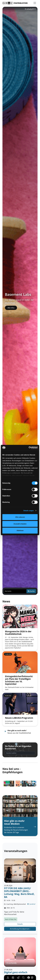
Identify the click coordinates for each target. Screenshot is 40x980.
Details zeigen (28, 510)
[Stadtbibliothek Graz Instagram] (32, 977)
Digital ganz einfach (15, 972)
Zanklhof (32, 904)
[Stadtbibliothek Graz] (15, 3)
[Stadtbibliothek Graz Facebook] (28, 977)
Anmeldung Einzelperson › (20, 929)
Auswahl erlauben (20, 524)
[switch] (35, 489)
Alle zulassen (20, 517)
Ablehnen (20, 530)
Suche (32, 591)
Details (20, 924)
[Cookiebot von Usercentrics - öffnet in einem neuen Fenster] (29, 447)
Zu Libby (10, 309)
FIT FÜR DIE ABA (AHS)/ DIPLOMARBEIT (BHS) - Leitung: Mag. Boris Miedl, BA (19, 892)
